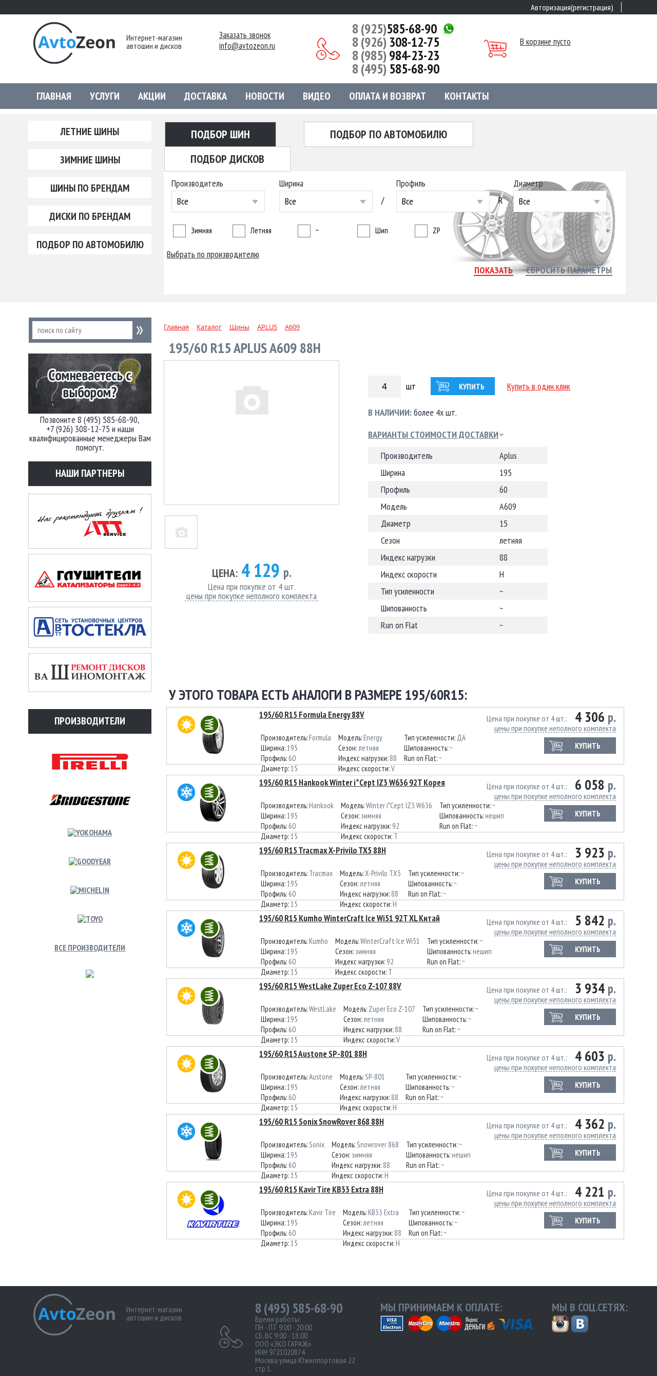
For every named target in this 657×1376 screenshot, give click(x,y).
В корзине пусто (545, 41)
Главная (53, 96)
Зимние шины (90, 159)
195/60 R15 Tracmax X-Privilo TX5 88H (322, 850)
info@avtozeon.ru (247, 46)
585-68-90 (394, 28)
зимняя (201, 230)
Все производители (89, 947)
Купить (472, 387)
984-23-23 (395, 55)
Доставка (205, 96)
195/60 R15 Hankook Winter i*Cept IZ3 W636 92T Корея (352, 782)
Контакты (467, 96)
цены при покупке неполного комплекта (251, 596)
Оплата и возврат (387, 96)
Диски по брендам (89, 216)
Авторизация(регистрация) (572, 7)
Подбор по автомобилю (90, 244)
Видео (317, 96)
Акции (152, 96)
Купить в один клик (538, 386)
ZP (436, 230)
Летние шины (90, 131)
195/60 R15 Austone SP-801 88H (313, 1053)
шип (381, 230)
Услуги (105, 96)
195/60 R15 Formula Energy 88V (311, 714)
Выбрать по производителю (213, 254)
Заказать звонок (244, 35)
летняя (261, 230)
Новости (264, 96)
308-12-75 (395, 42)
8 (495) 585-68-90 (298, 1308)
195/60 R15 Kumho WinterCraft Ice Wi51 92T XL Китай (349, 918)
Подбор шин (220, 134)
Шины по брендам (89, 188)
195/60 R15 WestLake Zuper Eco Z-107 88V (330, 986)
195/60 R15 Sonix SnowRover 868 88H (321, 1121)
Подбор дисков (227, 159)
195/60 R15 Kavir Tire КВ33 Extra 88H (321, 1189)
